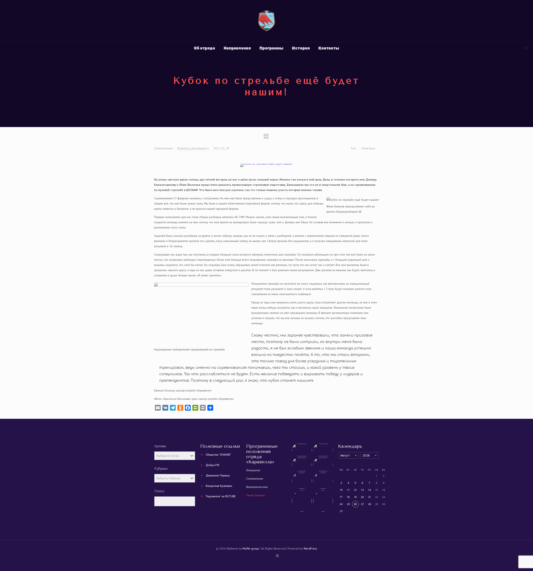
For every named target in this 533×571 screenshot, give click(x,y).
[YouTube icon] (264, 556)
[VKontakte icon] (273, 556)
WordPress (310, 548)
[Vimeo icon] (260, 556)
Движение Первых (218, 475)
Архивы (160, 446)
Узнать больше (255, 495)
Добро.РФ (212, 465)
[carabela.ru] (266, 21)
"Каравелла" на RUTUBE (220, 496)
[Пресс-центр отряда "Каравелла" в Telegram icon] (277, 556)
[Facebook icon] (255, 556)
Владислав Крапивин (219, 486)
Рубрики (161, 468)
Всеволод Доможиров (192, 148)
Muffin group (251, 548)
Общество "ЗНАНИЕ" (218, 454)
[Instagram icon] (268, 556)
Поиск (159, 491)
